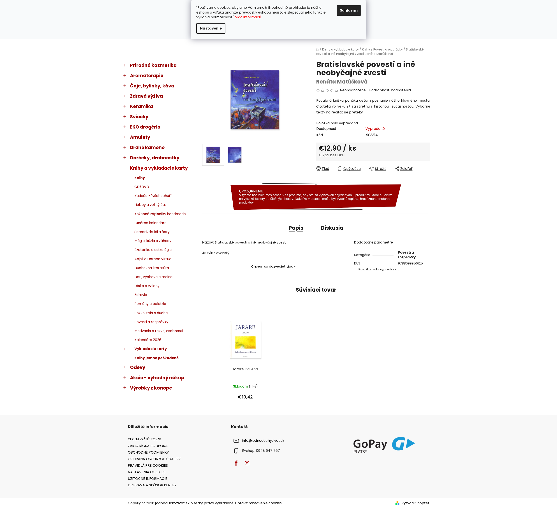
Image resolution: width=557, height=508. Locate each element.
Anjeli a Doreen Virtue (152, 258)
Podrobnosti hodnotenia (390, 90)
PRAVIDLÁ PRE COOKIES (148, 465)
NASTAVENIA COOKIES (146, 472)
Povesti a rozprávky (151, 321)
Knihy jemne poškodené (156, 357)
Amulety (140, 137)
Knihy (139, 177)
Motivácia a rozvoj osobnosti (158, 330)
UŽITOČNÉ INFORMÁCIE (147, 478)
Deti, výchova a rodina (153, 276)
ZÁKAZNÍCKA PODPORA (148, 445)
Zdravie (140, 294)
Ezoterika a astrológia (153, 249)
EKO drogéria (145, 127)
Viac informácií (248, 17)
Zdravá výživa (146, 96)
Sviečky (139, 116)
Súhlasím (349, 10)
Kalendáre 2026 (147, 339)
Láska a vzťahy (147, 285)
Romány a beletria (150, 303)
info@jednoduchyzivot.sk (263, 440)
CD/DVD (141, 186)
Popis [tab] (296, 227)
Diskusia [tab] (332, 227)
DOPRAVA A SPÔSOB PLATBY (152, 485)
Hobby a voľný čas (150, 204)
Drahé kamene (147, 147)
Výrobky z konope (151, 388)
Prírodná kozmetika (153, 65)
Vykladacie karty (150, 348)
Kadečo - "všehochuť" (153, 195)
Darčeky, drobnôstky (154, 158)
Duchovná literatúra (151, 267)
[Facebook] (236, 463)
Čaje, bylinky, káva (152, 86)
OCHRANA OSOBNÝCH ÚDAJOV (154, 458)
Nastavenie (211, 28)
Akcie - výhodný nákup (157, 377)
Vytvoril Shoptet (415, 503)
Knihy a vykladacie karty (159, 168)
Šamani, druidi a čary (152, 231)
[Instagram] (247, 463)
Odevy (137, 367)
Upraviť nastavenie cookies (258, 503)
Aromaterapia (146, 75)
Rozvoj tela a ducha (151, 312)
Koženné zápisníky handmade (160, 213)
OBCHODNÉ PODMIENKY (148, 452)
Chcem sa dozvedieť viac (272, 266)
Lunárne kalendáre (150, 222)
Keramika (141, 106)
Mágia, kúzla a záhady (152, 240)
